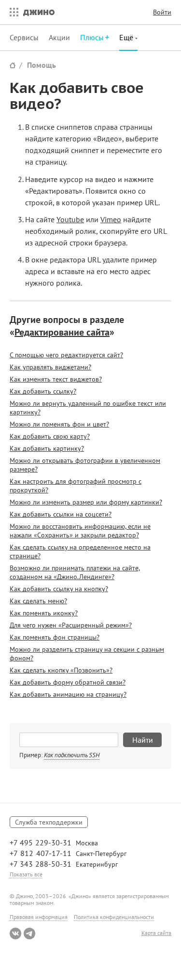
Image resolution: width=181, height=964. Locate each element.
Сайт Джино (12, 65)
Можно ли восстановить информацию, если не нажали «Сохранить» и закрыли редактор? (80, 530)
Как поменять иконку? (44, 613)
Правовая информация (39, 916)
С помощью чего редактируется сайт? (66, 355)
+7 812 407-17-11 (40, 853)
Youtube (70, 219)
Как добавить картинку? (47, 448)
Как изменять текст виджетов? (56, 379)
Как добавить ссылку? (43, 391)
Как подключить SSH (71, 755)
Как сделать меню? (38, 601)
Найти (142, 740)
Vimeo (110, 219)
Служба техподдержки (49, 822)
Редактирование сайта (62, 332)
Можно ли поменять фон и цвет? (59, 424)
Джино (39, 12)
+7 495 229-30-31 (40, 842)
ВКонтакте (15, 933)
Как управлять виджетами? (50, 367)
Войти (162, 12)
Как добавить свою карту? (50, 436)
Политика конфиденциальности (114, 916)
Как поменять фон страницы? (54, 637)
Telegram (29, 933)
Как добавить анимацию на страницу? (68, 694)
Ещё (127, 37)
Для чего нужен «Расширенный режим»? (71, 625)
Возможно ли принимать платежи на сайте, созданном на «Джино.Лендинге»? (75, 572)
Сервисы (24, 37)
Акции (59, 37)
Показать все (26, 874)
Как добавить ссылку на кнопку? (59, 588)
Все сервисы (11, 12)
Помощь (41, 65)
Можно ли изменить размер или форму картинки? (86, 502)
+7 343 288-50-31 (40, 864)
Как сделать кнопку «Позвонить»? (61, 670)
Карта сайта (156, 933)
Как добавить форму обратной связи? (67, 682)
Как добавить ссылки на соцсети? (60, 514)
